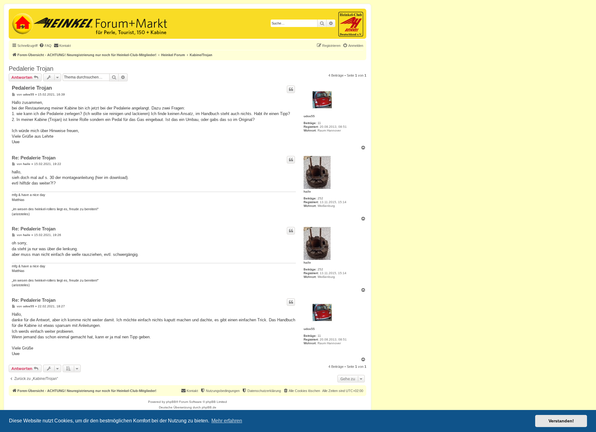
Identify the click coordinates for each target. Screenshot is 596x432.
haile (307, 191)
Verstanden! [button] (561, 420)
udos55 (309, 116)
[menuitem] (45, 45)
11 (319, 123)
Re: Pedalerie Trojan (34, 157)
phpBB (171, 401)
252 (320, 198)
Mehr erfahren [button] (226, 420)
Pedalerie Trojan (31, 68)
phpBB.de (209, 407)
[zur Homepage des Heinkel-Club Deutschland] (22, 23)
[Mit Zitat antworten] (291, 89)
